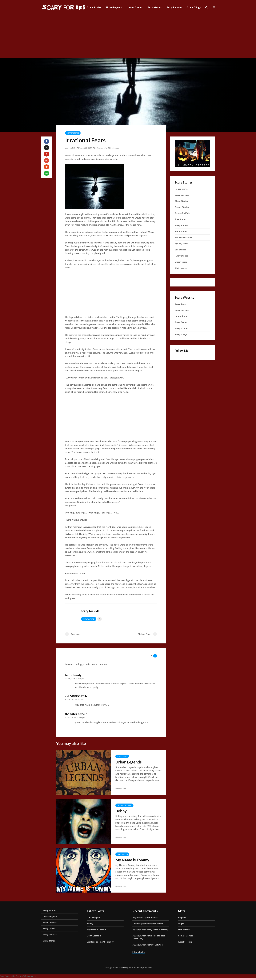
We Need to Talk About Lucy (100, 941)
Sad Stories (180, 249)
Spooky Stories (182, 243)
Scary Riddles (181, 225)
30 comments (101, 148)
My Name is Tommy (132, 860)
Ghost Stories (181, 201)
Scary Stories (94, 7)
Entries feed (184, 929)
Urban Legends (114, 7)
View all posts (88, 619)
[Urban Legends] (83, 772)
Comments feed (185, 935)
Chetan (19, 976)
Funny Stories (181, 255)
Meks (131, 968)
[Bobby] (83, 821)
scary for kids (70, 148)
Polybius (153, 917)
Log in (181, 923)
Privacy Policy (138, 952)
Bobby (121, 811)
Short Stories (181, 231)
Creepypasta (181, 262)
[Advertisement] (128, 37)
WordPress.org (185, 941)
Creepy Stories (182, 207)
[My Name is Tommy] (83, 870)
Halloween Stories (124, 805)
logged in (83, 664)
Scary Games (155, 7)
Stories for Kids (182, 213)
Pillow (160, 923)
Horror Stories (135, 7)
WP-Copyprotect (30, 976)
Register (182, 917)
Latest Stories (122, 854)
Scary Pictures (174, 7)
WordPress (147, 968)
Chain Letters (181, 268)
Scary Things (194, 7)
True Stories (180, 219)
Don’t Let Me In (94, 935)
